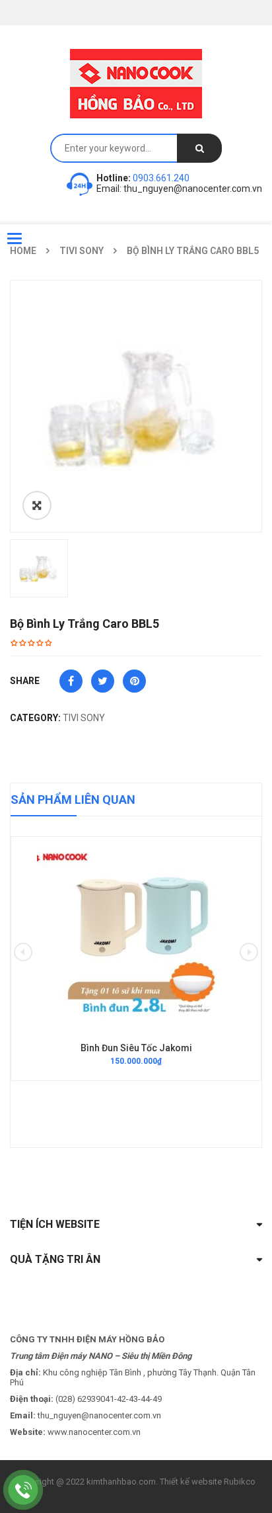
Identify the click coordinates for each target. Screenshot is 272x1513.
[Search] (199, 148)
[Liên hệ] (23, 1489)
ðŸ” (37, 505)
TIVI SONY (84, 718)
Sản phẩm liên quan (73, 799)
